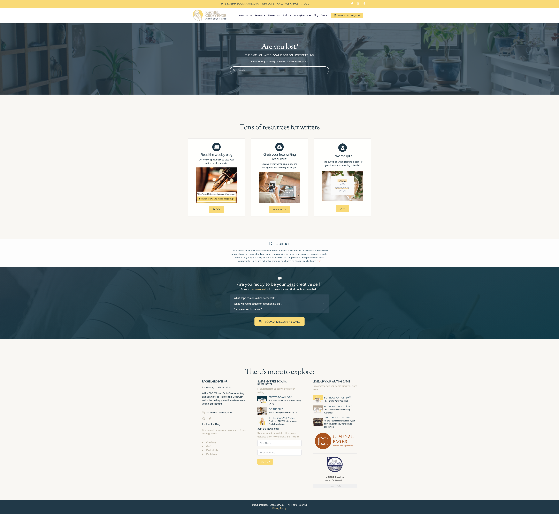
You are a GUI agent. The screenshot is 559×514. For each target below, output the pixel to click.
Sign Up (265, 461)
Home (241, 15)
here (319, 261)
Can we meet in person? (248, 309)
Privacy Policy (279, 508)
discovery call (258, 289)
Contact (324, 15)
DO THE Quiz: (276, 409)
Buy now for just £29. (338, 406)
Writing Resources (302, 15)
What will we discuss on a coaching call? (258, 303)
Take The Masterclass (337, 417)
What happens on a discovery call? (254, 298)
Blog (316, 15)
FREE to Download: (281, 397)
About (249, 15)
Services (259, 15)
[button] (279, 298)
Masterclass (274, 15)
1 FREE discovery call (282, 418)
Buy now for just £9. (337, 397)
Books (286, 15)
